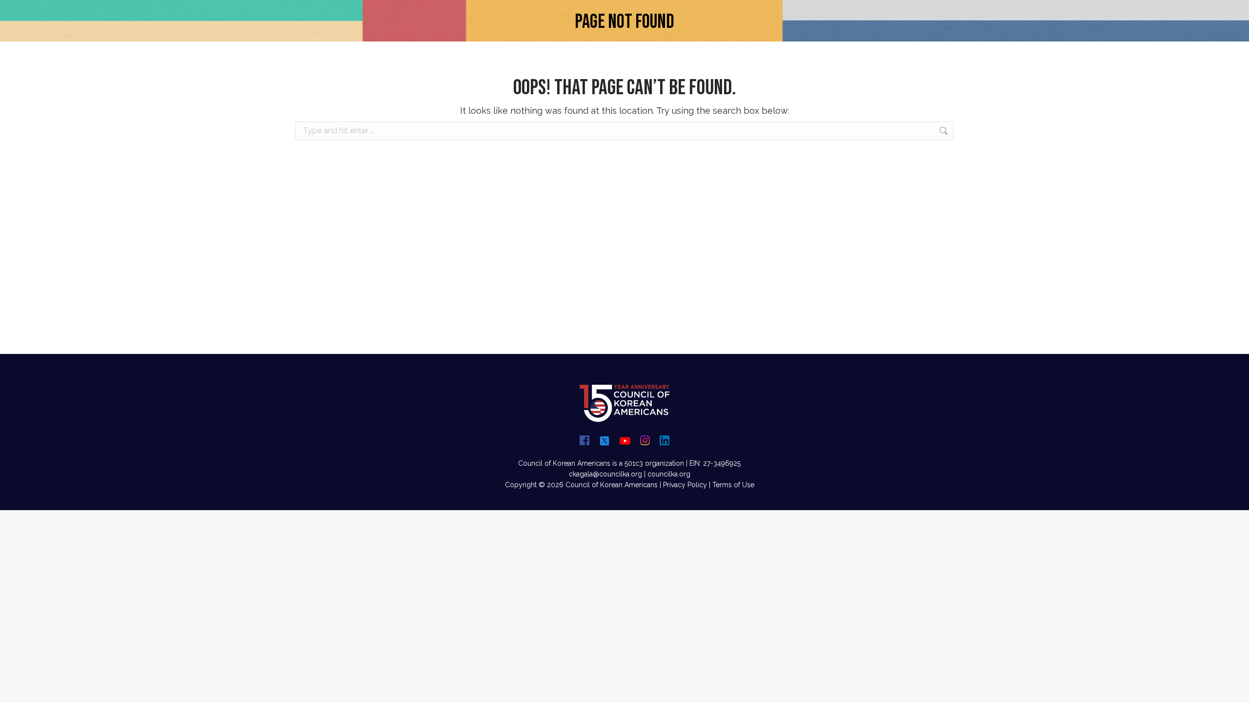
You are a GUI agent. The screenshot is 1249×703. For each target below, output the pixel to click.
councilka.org (668, 474)
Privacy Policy (685, 485)
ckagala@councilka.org (605, 474)
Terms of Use (733, 485)
